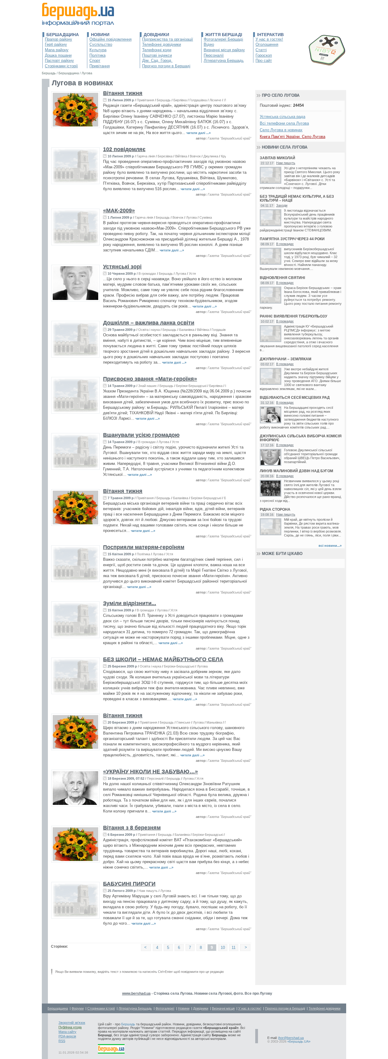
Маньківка (214, 722)
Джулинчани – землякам (285, 359)
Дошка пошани (58, 55)
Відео (209, 44)
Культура (97, 50)
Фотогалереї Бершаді (223, 39)
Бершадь (164, 100)
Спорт (94, 60)
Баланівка (186, 329)
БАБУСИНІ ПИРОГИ (129, 884)
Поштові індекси (157, 55)
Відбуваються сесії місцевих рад (295, 398)
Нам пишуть (148, 891)
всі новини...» (330, 545)
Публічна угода (70, 1027)
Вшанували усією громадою (141, 435)
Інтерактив (270, 34)
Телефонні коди (156, 50)
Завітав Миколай (277, 158)
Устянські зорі (122, 267)
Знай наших (147, 386)
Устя (192, 273)
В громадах (147, 273)
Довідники (156, 34)
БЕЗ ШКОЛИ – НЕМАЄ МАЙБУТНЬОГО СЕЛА (163, 659)
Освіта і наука (149, 329)
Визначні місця (223, 1008)
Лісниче (215, 100)
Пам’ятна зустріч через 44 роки (292, 239)
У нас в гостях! (269, 39)
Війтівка (181, 156)
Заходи (281, 205)
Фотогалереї (165, 1008)
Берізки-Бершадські (191, 386)
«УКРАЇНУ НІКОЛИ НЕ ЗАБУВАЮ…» (150, 771)
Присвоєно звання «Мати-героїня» (150, 379)
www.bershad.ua (136, 993)
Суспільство (100, 44)
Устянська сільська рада (282, 116)
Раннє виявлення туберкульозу (293, 316)
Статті (261, 50)
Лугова (191, 217)
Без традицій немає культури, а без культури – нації (297, 199)
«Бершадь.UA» (298, 1041)
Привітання (99, 66)
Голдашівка (198, 100)
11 (234, 947)
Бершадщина (62, 34)
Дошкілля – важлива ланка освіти (148, 323)
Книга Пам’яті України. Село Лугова (292, 136)
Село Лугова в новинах (281, 130)
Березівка (165, 156)
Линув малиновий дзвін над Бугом (296, 471)
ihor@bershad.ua (291, 1038)
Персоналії (214, 55)
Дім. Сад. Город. (157, 60)
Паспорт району (59, 60)
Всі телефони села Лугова (284, 123)
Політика (97, 55)
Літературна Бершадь (224, 60)
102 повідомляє (124, 149)
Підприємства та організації (167, 39)
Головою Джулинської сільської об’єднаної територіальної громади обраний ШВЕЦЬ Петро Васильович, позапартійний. (312, 456)
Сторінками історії (61, 66)
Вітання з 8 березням (132, 828)
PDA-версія (67, 1036)
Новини (100, 34)
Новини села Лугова (284, 147)
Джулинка (210, 156)
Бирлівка (180, 100)
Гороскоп (264, 55)
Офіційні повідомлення (110, 39)
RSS (62, 1041)
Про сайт (264, 60)
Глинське (183, 722)
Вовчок (195, 156)
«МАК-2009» (119, 210)
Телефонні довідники (161, 44)
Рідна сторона (275, 510)
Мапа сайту (67, 1032)
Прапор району (58, 39)
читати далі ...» (198, 133)
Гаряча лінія (146, 156)
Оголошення (267, 44)
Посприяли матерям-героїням (143, 547)
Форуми (78, 1008)
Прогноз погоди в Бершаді (166, 66)
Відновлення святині (282, 278)
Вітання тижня (122, 93)
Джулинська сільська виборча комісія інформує (301, 438)
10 (223, 947)
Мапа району (57, 50)
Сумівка (205, 217)
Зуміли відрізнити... (129, 603)
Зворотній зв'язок (72, 1022)
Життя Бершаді (223, 34)
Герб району (56, 44)
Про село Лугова (280, 95)
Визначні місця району (224, 50)
